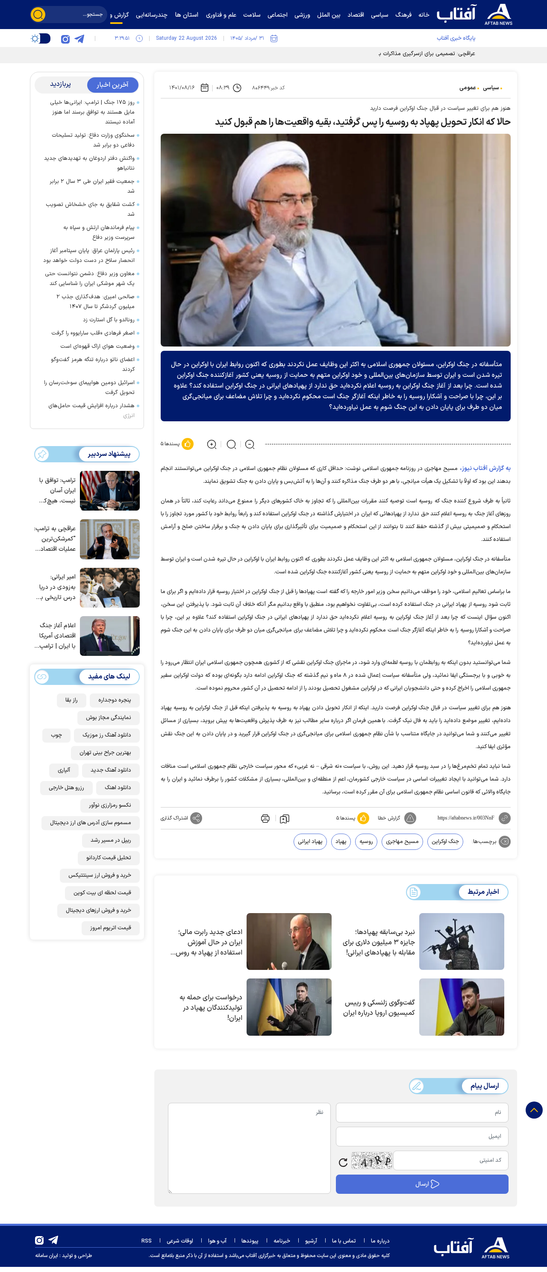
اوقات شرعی (180, 1241)
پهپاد (341, 841)
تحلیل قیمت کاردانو (108, 858)
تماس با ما (344, 1241)
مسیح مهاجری (402, 841)
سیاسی (491, 88)
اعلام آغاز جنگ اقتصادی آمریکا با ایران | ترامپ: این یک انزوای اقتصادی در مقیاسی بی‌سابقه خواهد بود (56, 636)
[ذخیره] (284, 818)
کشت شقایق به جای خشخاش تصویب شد (90, 209)
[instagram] (65, 38)
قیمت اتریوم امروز (110, 928)
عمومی (467, 88)
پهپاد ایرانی (310, 841)
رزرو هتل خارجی (66, 788)
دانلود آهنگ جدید (111, 770)
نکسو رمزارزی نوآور (110, 805)
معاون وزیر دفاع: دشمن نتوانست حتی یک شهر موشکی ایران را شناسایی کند (90, 279)
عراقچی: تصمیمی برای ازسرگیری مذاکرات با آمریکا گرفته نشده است (398, 54)
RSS (146, 1241)
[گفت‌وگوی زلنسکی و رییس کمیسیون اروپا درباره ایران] (461, 1007)
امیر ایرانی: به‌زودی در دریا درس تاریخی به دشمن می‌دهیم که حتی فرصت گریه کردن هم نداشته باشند (56, 588)
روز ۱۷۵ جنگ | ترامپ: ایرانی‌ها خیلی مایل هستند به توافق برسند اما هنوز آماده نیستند (92, 112)
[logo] (476, 13)
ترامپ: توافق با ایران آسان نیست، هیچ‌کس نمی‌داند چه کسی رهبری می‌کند (56, 491)
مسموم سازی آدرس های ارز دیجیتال (90, 823)
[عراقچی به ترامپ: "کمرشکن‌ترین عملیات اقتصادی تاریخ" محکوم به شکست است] (108, 538)
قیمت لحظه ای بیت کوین (102, 893)
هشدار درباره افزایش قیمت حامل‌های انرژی (91, 411)
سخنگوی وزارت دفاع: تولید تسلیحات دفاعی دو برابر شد (93, 140)
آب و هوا (217, 1241)
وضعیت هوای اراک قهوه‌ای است (97, 346)
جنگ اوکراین (445, 841)
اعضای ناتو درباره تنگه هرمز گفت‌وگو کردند (93, 364)
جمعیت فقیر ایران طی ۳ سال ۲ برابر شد (92, 186)
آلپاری (64, 770)
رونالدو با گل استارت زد (109, 320)
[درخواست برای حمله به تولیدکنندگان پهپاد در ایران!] (289, 1007)
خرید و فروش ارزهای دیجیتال (98, 910)
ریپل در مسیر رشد (111, 840)
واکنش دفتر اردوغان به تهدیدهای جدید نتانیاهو (89, 163)
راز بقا (71, 700)
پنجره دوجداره (114, 700)
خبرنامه (282, 1241)
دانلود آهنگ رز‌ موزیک (106, 735)
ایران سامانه (46, 1256)
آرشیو (311, 1241)
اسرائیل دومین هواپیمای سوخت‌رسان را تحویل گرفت (89, 388)
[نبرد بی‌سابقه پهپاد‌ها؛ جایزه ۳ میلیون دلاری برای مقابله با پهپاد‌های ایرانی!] (461, 941)
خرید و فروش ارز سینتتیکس (99, 875)
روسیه (366, 841)
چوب (56, 735)
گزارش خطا (389, 818)
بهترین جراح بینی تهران (105, 753)
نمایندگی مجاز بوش (108, 718)
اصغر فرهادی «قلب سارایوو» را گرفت (93, 333)
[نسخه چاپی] (264, 818)
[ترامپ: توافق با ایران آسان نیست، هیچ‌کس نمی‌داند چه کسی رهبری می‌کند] (108, 490)
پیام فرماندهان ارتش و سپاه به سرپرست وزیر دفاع (99, 232)
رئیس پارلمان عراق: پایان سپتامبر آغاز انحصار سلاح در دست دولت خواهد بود (89, 256)
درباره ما (380, 1241)
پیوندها (250, 1241)
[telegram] (79, 38)
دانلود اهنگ (118, 788)
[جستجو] (38, 14)
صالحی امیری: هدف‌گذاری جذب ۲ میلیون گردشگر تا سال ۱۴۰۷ (95, 302)
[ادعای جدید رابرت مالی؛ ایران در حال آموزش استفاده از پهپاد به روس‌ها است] (289, 941)
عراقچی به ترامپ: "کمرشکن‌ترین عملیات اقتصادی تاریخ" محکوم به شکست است (55, 539)
